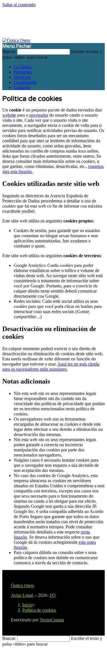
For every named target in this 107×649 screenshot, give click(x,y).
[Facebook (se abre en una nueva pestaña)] (48, 22)
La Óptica (23, 66)
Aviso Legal (22, 595)
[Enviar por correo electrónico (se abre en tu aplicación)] (53, 22)
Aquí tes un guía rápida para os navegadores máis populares (50, 367)
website (9, 115)
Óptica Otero (22, 585)
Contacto (22, 87)
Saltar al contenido (19, 4)
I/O (53, 595)
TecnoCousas (52, 619)
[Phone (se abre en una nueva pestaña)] (65, 22)
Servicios (22, 77)
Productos (23, 72)
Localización (25, 82)
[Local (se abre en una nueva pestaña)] (71, 22)
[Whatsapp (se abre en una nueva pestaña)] (59, 22)
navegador (38, 115)
